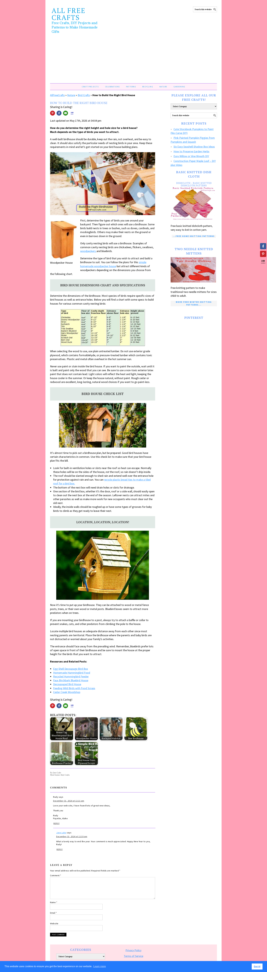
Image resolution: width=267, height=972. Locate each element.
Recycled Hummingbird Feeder (71, 676)
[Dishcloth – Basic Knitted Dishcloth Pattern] (194, 204)
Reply (56, 823)
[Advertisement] (133, 60)
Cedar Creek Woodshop (66, 692)
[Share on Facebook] (59, 113)
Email (53, 912)
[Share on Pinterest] (52, 113)
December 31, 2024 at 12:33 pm (71, 836)
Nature (71, 95)
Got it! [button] (257, 966)
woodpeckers (88, 251)
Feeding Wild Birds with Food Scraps (74, 688)
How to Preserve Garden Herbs (191, 151)
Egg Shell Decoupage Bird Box (70, 669)
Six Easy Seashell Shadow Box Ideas (194, 146)
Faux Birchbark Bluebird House (70, 680)
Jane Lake (61, 832)
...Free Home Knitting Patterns (194, 236)
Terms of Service (133, 956)
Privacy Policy (133, 950)
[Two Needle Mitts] (194, 270)
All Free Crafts (68, 14)
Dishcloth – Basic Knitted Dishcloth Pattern (194, 184)
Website (54, 923)
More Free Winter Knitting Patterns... (194, 303)
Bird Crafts (84, 95)
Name (53, 902)
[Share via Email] (65, 113)
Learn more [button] (99, 966)
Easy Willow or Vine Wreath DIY (191, 156)
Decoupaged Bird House (67, 684)
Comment (55, 875)
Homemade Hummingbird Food (71, 672)
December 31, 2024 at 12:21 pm (68, 800)
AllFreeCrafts (57, 95)
